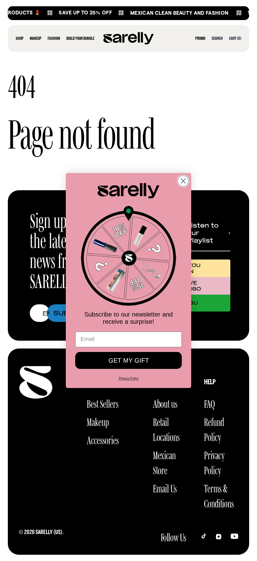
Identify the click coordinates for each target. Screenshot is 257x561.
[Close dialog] (183, 181)
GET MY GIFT (128, 360)
